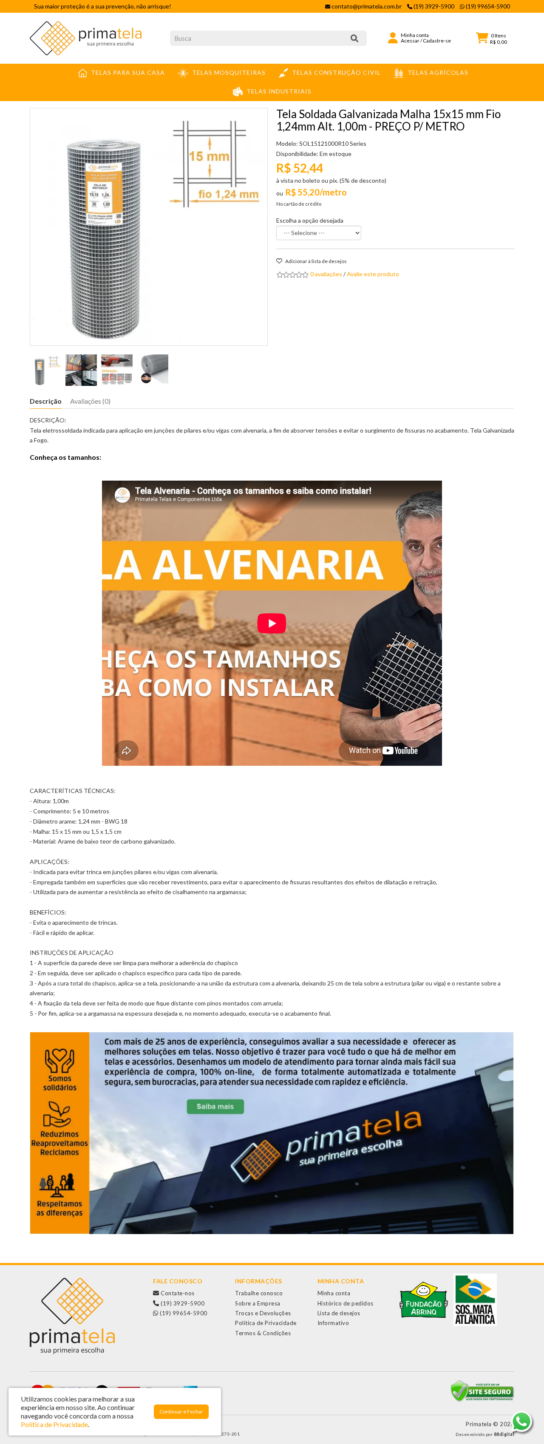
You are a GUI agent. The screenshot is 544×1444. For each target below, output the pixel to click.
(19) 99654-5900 (183, 1313)
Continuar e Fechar (181, 1411)
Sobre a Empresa (257, 1303)
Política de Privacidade (266, 1322)
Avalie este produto (373, 273)
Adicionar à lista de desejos (315, 261)
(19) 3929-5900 (181, 1303)
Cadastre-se (437, 40)
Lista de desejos (338, 1313)
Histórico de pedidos (345, 1303)
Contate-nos (177, 1293)
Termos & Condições (263, 1333)
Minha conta (334, 1293)
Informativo (333, 1322)
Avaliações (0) (90, 401)
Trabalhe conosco (259, 1293)
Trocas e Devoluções (263, 1313)
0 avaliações (326, 273)
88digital (504, 1434)
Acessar (410, 40)
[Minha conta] (393, 37)
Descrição (46, 401)
